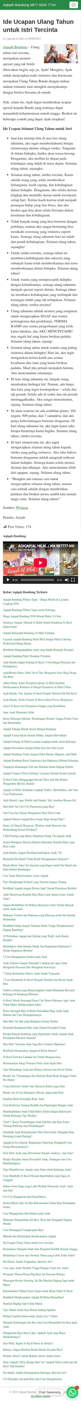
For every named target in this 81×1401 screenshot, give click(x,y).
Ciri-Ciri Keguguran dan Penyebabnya (24, 1196)
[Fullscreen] (73, 580)
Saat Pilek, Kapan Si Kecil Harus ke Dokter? (28, 1343)
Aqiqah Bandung (15, 46)
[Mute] (67, 580)
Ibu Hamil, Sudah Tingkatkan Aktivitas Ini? (27, 1261)
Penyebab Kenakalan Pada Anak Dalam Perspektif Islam (34, 1027)
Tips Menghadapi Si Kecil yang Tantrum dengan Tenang (34, 882)
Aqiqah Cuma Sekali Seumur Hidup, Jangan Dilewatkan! (35, 735)
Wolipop (22, 507)
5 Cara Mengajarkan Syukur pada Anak (25, 957)
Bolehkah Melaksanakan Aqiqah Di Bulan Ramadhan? (33, 1297)
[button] (72, 1392)
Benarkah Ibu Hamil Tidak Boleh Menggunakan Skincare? (36, 859)
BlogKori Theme (40, 1396)
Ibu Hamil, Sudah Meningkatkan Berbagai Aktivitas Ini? (34, 1372)
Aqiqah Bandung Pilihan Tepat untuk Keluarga (29, 610)
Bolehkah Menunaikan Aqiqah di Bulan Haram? (30, 1050)
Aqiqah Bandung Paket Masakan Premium (27, 656)
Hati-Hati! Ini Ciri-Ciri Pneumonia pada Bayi (28, 806)
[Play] (8, 580)
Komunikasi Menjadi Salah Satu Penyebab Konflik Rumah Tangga (40, 1249)
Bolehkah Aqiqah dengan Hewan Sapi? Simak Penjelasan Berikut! (40, 888)
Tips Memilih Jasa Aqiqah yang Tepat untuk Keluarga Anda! (37, 1169)
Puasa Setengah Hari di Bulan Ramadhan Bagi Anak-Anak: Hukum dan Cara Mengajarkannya (36, 1013)
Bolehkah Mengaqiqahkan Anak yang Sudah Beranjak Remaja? (38, 649)
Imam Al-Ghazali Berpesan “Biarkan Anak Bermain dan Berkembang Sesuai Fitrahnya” (34, 827)
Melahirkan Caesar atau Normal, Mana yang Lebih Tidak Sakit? (39, 1255)
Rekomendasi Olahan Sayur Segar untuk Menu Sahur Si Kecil (38, 1291)
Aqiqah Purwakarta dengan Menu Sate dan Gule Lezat (33, 748)
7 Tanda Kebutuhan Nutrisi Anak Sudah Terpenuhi (31, 973)
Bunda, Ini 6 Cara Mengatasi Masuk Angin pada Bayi (33, 1092)
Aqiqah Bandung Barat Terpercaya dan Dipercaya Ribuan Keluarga (40, 760)
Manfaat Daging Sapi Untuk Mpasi (22, 1303)
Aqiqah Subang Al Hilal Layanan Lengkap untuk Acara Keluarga (39, 741)
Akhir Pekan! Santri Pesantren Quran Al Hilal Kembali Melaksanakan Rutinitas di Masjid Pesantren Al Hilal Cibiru (37, 685)
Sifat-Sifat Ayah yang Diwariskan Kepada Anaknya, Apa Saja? (38, 1153)
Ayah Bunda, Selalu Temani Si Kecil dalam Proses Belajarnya (38, 699)
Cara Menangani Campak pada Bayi (23, 1230)
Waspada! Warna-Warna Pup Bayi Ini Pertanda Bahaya (34, 1274)
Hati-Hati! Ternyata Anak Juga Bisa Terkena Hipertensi (34, 1044)
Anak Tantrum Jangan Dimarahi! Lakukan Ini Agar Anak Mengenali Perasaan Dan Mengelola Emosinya (35, 965)
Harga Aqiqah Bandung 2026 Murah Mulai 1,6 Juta (32, 616)
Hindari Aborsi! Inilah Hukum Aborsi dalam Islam (31, 1356)
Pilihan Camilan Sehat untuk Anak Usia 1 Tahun (30, 1316)
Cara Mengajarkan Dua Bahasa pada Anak (26, 1213)
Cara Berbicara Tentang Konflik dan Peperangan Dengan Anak (38, 1105)
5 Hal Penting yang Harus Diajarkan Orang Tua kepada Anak (37, 836)
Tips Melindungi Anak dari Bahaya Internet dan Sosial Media (37, 1069)
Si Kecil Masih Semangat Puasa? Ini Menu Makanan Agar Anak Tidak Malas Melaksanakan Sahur (39, 1002)
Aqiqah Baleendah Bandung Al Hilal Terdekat (28, 633)
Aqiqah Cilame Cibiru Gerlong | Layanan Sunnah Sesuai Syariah (39, 773)
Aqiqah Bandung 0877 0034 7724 (29, 5)
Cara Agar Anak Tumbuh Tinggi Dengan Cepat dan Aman (35, 1268)
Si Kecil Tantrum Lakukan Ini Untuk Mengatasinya (32, 1057)
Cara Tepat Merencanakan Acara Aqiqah (25, 875)
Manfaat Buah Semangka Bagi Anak (23, 1099)
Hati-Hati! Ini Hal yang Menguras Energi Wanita (30, 1021)
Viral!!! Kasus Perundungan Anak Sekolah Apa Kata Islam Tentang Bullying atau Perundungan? (36, 1124)
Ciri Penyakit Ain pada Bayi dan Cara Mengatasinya (32, 1379)
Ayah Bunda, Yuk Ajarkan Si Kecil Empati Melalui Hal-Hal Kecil (40, 693)
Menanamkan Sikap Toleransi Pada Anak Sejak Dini (32, 1063)
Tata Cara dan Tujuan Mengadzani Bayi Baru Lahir (32, 813)
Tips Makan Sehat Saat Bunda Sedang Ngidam (29, 1310)
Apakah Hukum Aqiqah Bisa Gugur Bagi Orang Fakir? (33, 819)
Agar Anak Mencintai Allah (18, 712)
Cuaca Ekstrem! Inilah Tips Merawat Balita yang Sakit (34, 1086)
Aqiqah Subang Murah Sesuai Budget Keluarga (29, 729)
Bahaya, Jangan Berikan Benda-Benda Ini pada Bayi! (33, 1349)
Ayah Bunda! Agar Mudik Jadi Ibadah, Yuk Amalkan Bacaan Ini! (39, 800)
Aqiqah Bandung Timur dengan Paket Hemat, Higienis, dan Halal (39, 754)
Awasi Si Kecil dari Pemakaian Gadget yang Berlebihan (34, 706)
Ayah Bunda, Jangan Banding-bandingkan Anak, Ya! (32, 852)
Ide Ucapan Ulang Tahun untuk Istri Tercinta (28, 1243)
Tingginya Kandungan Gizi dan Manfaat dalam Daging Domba (38, 767)
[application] (40, 562)
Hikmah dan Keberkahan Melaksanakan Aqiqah (30, 1236)
